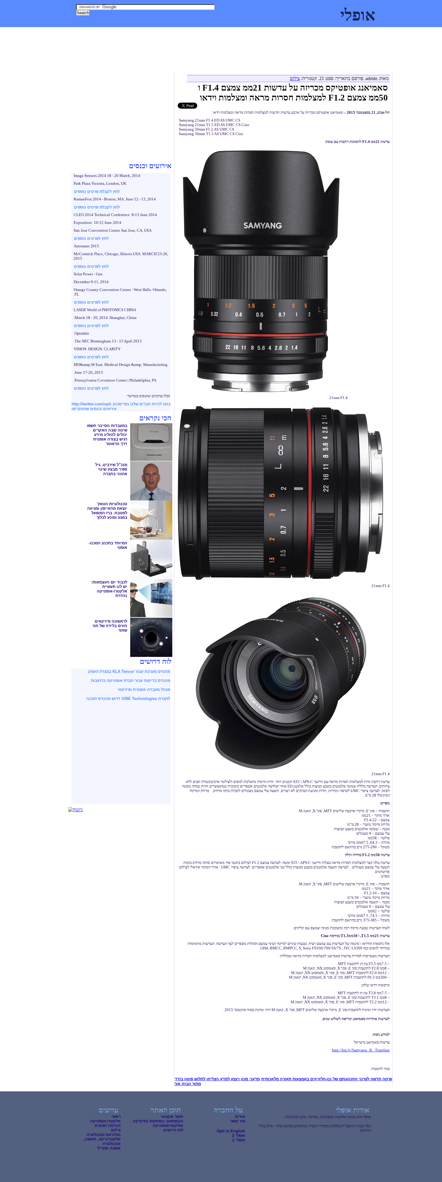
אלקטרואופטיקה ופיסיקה (339, 33)
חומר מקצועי (172, 1116)
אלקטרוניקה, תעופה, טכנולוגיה (195, 33)
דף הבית (375, 33)
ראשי (116, 1116)
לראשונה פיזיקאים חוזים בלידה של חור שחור (109, 626)
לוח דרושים (173, 1130)
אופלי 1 (238, 1140)
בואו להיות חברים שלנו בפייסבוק (141, 404)
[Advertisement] (179, 60)
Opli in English (231, 1131)
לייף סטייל (77, 33)
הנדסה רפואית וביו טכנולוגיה (254, 33)
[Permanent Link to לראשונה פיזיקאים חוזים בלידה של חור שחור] (151, 655)
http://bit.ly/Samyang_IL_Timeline (361, 1050)
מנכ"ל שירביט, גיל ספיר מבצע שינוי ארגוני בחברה (111, 469)
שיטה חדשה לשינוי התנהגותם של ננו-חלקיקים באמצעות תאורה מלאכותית (326, 1079)
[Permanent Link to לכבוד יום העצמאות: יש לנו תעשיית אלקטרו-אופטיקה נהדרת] (151, 616)
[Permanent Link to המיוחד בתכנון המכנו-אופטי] (151, 577)
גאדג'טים (101, 33)
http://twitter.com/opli (91, 404)
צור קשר (237, 1121)
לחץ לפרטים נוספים (91, 238)
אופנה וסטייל (109, 1148)
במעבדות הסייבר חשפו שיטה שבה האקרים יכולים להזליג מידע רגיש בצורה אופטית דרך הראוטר (107, 434)
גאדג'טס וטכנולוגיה (104, 1134)
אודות (240, 1116)
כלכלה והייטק (299, 33)
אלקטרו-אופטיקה (105, 1121)
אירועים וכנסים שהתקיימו (94, 409)
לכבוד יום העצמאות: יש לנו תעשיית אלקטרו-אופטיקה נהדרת (109, 589)
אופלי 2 (238, 1135)
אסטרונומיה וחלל (146, 33)
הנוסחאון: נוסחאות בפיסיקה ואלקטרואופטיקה (158, 1123)
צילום (120, 33)
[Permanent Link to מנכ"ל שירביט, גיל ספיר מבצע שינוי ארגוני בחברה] (151, 498)
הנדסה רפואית (108, 1125)
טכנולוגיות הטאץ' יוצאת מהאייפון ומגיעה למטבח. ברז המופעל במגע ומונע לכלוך (107, 511)
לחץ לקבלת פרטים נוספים (97, 191)
